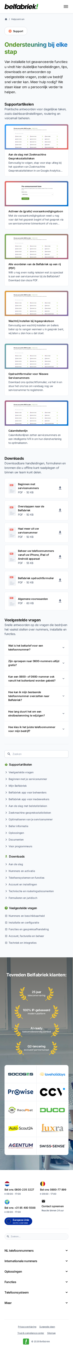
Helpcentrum (18, 19)
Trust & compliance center (30, 1333)
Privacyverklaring (27, 1326)
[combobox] (36, 754)
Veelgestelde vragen (23, 908)
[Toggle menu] (66, 6)
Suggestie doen (47, 1326)
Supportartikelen (20, 764)
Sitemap (51, 1333)
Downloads (17, 856)
